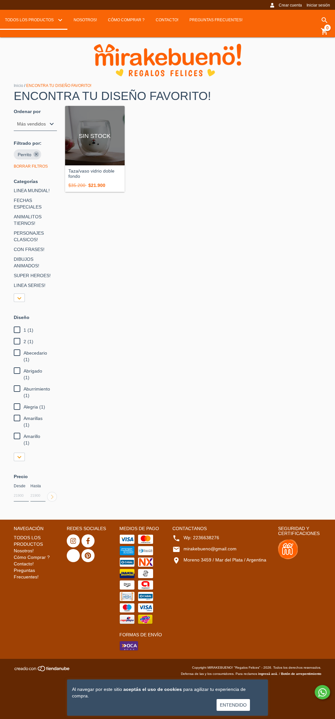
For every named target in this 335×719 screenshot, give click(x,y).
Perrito (24, 154)
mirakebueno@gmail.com (210, 548)
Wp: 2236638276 (201, 537)
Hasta (35, 486)
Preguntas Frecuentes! (215, 20)
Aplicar (52, 497)
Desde (20, 486)
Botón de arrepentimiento (301, 674)
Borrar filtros (31, 166)
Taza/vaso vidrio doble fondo (91, 173)
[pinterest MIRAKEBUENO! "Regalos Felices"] (88, 555)
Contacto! (167, 20)
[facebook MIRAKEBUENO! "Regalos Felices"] (88, 540)
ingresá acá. (268, 674)
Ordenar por (27, 111)
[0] (324, 33)
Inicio (18, 85)
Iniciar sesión (318, 5)
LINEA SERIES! (29, 285)
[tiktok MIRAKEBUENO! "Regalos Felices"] (73, 555)
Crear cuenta (290, 5)
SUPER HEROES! (32, 275)
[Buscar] (324, 20)
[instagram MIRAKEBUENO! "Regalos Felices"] (73, 540)
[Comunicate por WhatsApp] (322, 692)
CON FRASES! (29, 249)
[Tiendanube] (42, 670)
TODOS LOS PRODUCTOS (30, 20)
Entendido (233, 705)
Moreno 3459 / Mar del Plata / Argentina (225, 559)
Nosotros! (85, 20)
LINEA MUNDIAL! (32, 190)
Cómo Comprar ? (126, 20)
